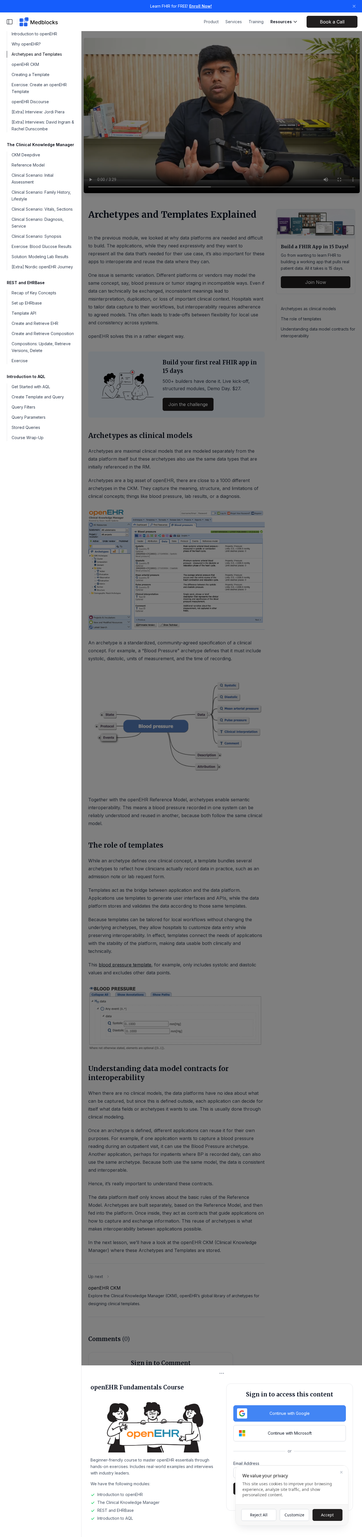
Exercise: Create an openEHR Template (39, 88)
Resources (281, 21)
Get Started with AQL (31, 386)
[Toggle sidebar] (10, 22)
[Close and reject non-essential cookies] (341, 1472)
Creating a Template (30, 74)
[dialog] (291, 1495)
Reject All (259, 1514)
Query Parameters (29, 417)
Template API (24, 313)
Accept (327, 1514)
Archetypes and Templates (37, 54)
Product (211, 21)
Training (256, 21)
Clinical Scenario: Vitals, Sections (42, 209)
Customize (294, 1514)
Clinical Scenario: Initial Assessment (32, 178)
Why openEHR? (26, 44)
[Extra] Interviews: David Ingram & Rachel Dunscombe (43, 125)
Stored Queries (26, 427)
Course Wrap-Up (28, 437)
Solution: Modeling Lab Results (40, 256)
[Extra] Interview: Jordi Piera (38, 111)
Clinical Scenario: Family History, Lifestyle (41, 195)
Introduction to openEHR (34, 33)
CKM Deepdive (26, 154)
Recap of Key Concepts (34, 292)
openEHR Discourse (30, 101)
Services (233, 21)
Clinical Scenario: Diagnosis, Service (38, 222)
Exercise (20, 360)
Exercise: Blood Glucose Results (42, 246)
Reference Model (28, 165)
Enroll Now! (200, 6)
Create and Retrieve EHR (35, 323)
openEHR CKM (25, 64)
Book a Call (332, 22)
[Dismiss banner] (354, 6)
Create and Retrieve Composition (43, 333)
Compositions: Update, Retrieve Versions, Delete (41, 347)
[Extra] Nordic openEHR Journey (42, 266)
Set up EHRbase (27, 303)
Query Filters (23, 407)
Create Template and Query (38, 396)
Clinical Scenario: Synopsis (36, 236)
